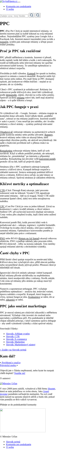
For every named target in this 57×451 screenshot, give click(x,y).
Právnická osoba (8, 365)
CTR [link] (2, 190)
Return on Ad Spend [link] (29, 238)
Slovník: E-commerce (16, 339)
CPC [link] (2, 206)
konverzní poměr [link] (47, 159)
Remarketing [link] (6, 150)
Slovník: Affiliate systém (18, 333)
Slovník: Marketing (15, 342)
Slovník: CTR (13, 336)
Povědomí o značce (11, 362)
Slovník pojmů (13, 441)
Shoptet (51, 388)
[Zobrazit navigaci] (19, 2)
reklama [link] (20, 97)
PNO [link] (2, 238)
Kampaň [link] (31, 73)
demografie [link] (11, 95)
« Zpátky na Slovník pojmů (13, 349)
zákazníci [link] (10, 299)
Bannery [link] (49, 134)
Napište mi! (19, 373)
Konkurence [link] (34, 297)
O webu (10, 9)
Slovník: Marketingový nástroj (20, 344)
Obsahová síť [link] (6, 132)
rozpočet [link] (4, 42)
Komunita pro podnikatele (18, 6)
